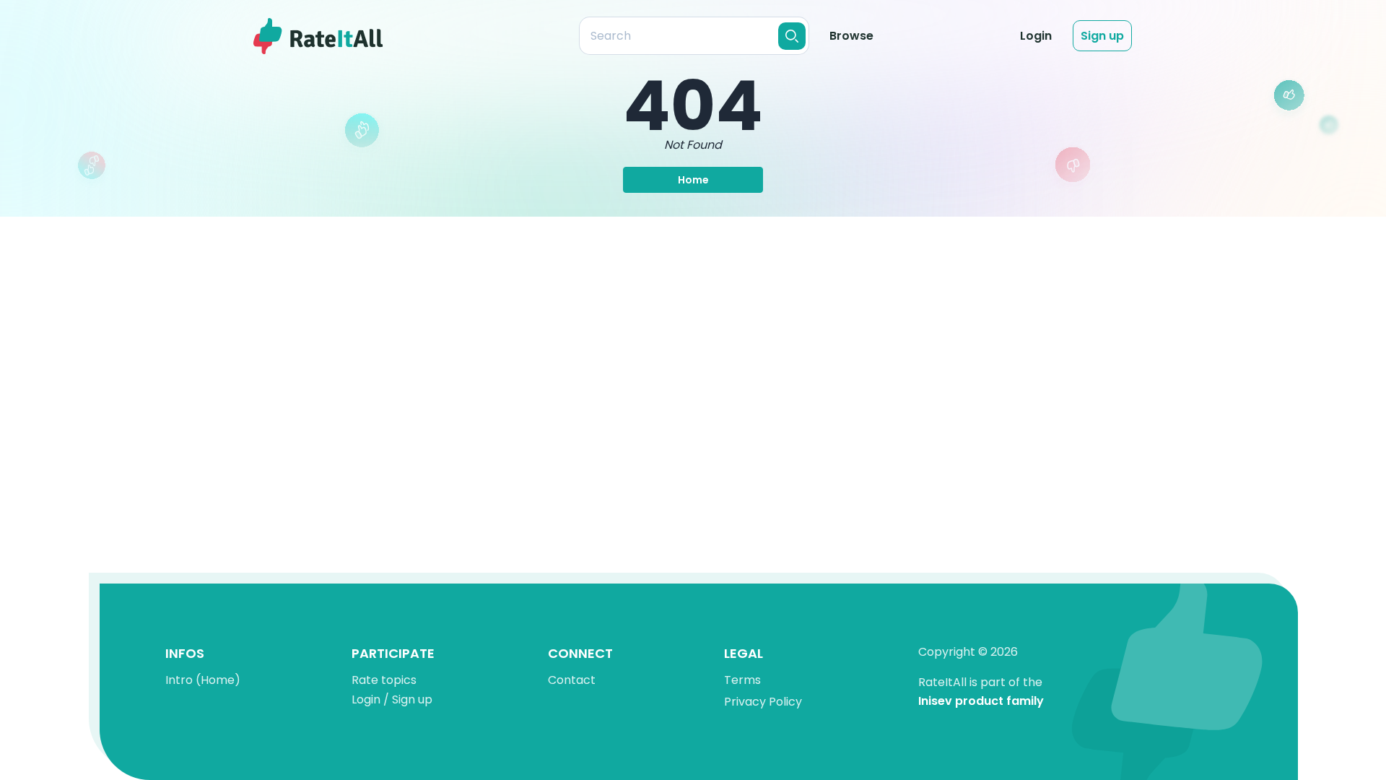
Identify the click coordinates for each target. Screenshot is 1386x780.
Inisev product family (981, 701)
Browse (851, 35)
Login (1036, 35)
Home (693, 180)
